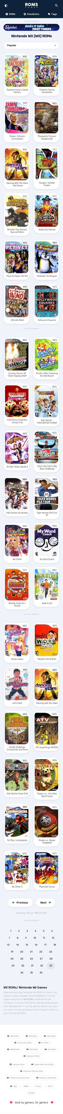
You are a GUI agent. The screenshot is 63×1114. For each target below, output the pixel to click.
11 (44, 938)
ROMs (11, 14)
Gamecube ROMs (24, 1043)
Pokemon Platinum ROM (33, 1071)
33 (50, 965)
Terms (50, 1086)
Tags (54, 14)
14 (17, 944)
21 (31, 951)
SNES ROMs (15, 1049)
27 (41, 958)
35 (31, 972)
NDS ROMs (14, 1036)
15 (27, 944)
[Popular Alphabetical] (31, 46)
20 (21, 951)
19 (12, 951)
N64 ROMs (51, 1049)
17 (45, 944)
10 (35, 938)
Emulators (33, 14)
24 (12, 958)
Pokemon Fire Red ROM (19, 1078)
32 (41, 965)
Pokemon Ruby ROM (47, 1078)
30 (22, 965)
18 (54, 944)
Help (15, 1086)
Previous (22, 902)
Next (43, 902)
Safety (26, 1086)
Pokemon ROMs (33, 1056)
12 (53, 938)
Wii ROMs (45, 1043)
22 (40, 951)
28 (51, 958)
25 (21, 958)
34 (22, 972)
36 (41, 972)
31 (32, 965)
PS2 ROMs (33, 1049)
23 (50, 951)
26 (31, 958)
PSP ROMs (32, 1036)
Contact (31, 1093)
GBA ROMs (51, 1036)
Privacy (38, 1086)
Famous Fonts (18, 1064)
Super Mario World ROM (43, 1064)
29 (13, 965)
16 (36, 944)
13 (8, 944)
